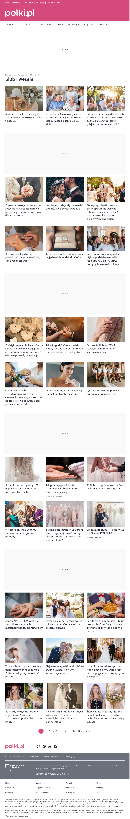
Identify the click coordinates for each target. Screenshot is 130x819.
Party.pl (69, 783)
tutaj (26, 816)
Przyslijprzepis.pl (72, 792)
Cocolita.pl (9, 792)
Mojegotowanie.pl (43, 787)
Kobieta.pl (70, 787)
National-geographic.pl (45, 792)
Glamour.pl (9, 787)
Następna (82, 731)
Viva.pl (99, 783)
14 (65, 731)
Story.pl (99, 792)
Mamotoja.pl (41, 783)
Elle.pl (8, 783)
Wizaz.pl (99, 787)
